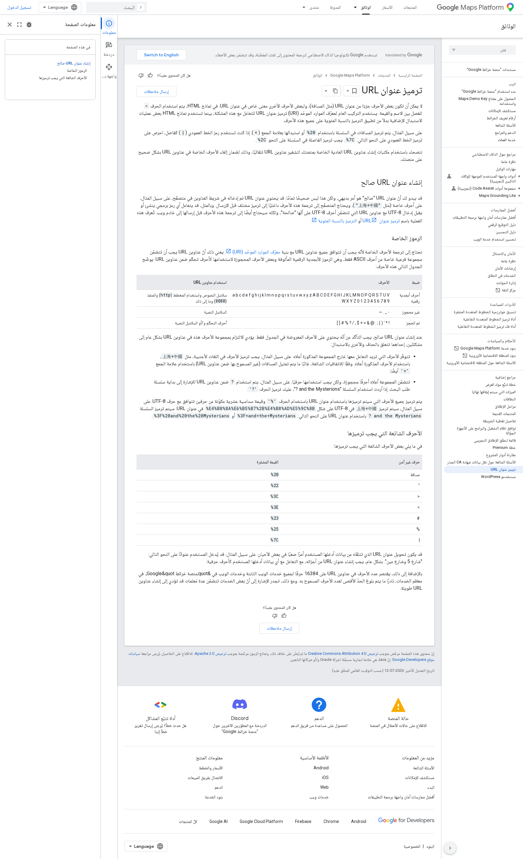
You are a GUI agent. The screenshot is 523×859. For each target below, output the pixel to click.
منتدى (314, 7)
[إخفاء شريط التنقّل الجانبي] (450, 848)
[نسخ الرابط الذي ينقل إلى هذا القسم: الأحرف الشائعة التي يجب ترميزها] (341, 433)
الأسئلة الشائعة (423, 767)
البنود (430, 846)
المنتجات (410, 7)
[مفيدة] (150, 75)
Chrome (331, 821)
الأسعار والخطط (211, 767)
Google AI (218, 821)
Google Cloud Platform (261, 821)
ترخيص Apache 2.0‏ (210, 653)
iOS (325, 777)
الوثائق (366, 7)
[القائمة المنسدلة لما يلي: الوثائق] (353, 7)
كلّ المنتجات (188, 821)
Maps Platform (482, 7)
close (9, 24)
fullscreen (19, 24)
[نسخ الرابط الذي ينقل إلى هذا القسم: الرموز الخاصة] (386, 238)
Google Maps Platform (350, 75)
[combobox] (116, 7)
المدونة (335, 7)
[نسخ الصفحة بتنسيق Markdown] (335, 91)
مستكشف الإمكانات (419, 777)
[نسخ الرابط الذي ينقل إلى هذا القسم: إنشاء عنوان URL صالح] (355, 183)
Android (321, 767)
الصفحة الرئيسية (410, 75)
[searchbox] (482, 50)
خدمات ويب (319, 796)
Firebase (303, 821)
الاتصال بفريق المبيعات (205, 777)
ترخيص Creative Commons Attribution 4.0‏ (343, 653)
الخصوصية (412, 846)
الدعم (219, 787)
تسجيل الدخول (19, 7)
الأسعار (387, 7)
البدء (430, 787)
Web (324, 787)
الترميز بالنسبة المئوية (337, 221)
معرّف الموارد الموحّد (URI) (256, 252)
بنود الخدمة (214, 796)
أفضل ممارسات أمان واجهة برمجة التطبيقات (401, 796)
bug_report (29, 24)
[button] (483, 179)
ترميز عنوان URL (381, 221)
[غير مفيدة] (141, 75)
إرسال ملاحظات (156, 91)
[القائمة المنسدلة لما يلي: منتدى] (302, 7)
